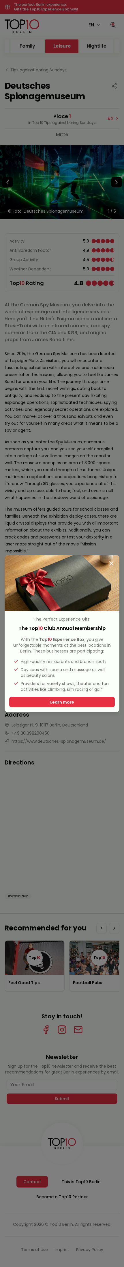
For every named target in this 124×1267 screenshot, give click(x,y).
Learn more (62, 702)
